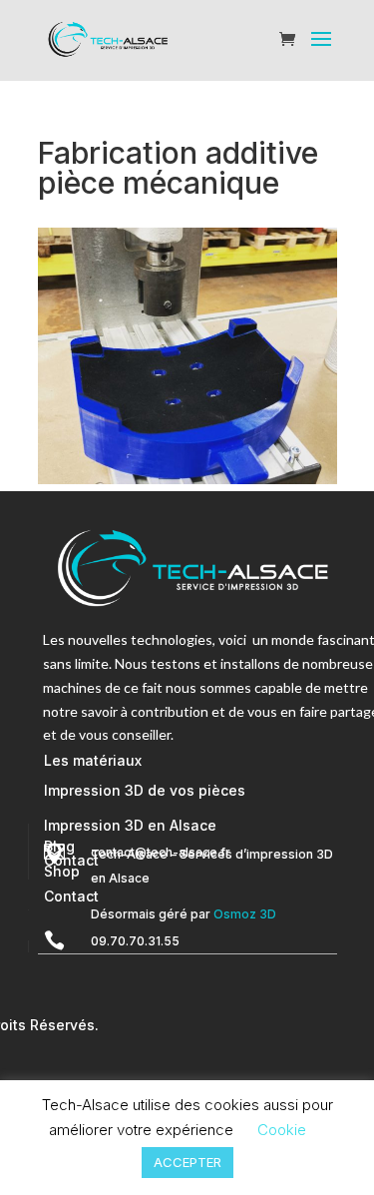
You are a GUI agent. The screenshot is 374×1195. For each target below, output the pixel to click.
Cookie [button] (281, 1129)
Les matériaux (93, 760)
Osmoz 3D (244, 913)
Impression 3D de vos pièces (144, 790)
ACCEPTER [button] (187, 1162)
